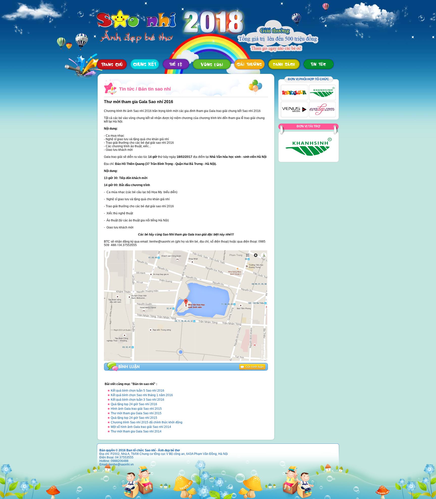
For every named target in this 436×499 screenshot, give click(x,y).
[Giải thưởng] (249, 64)
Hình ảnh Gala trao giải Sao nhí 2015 (136, 408)
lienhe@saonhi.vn (121, 464)
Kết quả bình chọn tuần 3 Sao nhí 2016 (137, 399)
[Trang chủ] (112, 64)
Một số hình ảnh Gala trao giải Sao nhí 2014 (141, 427)
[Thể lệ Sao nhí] (175, 64)
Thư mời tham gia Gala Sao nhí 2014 (136, 431)
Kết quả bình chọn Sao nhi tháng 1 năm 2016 (142, 395)
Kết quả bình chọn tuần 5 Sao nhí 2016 (137, 390)
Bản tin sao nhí (154, 89)
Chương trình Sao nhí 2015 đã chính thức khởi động (146, 422)
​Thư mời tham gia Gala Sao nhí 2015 (136, 413)
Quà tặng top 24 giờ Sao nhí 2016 (134, 404)
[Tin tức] (318, 64)
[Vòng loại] (212, 64)
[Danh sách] (284, 64)
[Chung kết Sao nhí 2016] (144, 64)
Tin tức (126, 89)
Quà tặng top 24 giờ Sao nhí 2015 (134, 418)
